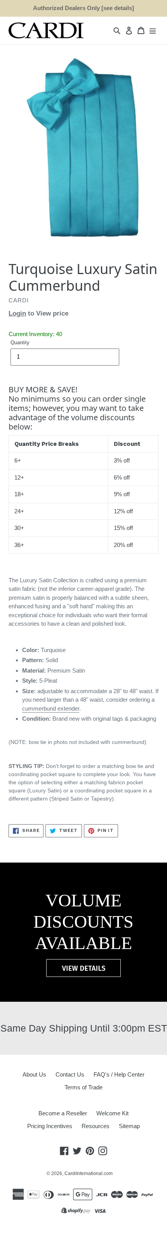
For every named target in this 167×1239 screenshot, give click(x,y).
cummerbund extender (50, 708)
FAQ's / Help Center (119, 1074)
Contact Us (70, 1074)
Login (17, 313)
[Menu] (152, 30)
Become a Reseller (62, 1113)
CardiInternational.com (88, 1173)
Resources (96, 1126)
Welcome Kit (112, 1113)
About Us (34, 1074)
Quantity (20, 342)
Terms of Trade (83, 1087)
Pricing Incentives (49, 1126)
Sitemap (129, 1126)
